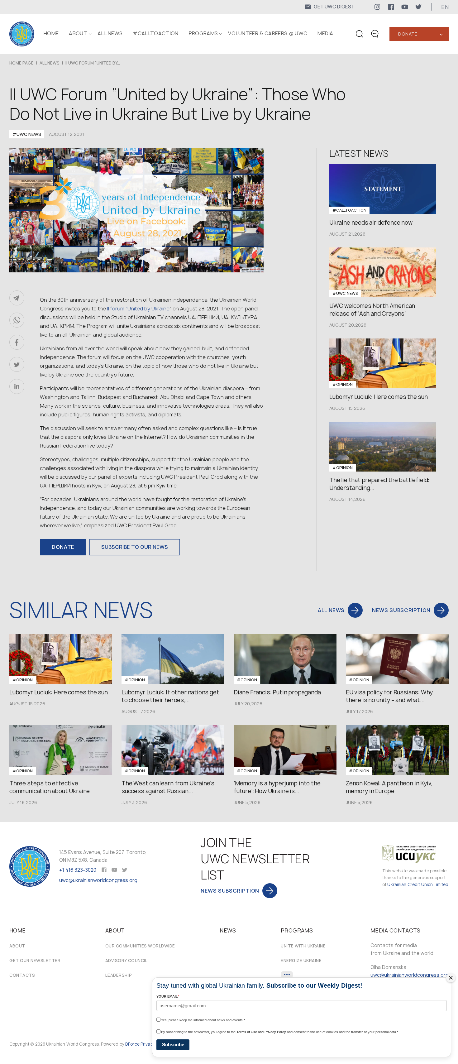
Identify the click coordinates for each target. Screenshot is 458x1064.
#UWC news (26, 134)
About (17, 946)
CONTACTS (22, 975)
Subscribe (173, 1044)
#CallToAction (155, 33)
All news (110, 33)
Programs (203, 33)
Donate (407, 34)
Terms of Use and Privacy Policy (261, 1032)
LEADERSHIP (118, 975)
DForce (132, 1044)
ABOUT (78, 33)
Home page (21, 63)
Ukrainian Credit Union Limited (417, 884)
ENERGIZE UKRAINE (301, 960)
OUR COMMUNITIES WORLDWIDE (140, 946)
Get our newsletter (34, 960)
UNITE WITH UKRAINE (303, 946)
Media (325, 33)
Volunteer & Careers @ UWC (267, 33)
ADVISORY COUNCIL (126, 960)
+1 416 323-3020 (77, 870)
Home (51, 33)
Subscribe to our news (134, 547)
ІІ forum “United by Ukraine (138, 308)
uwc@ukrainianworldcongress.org (98, 880)
